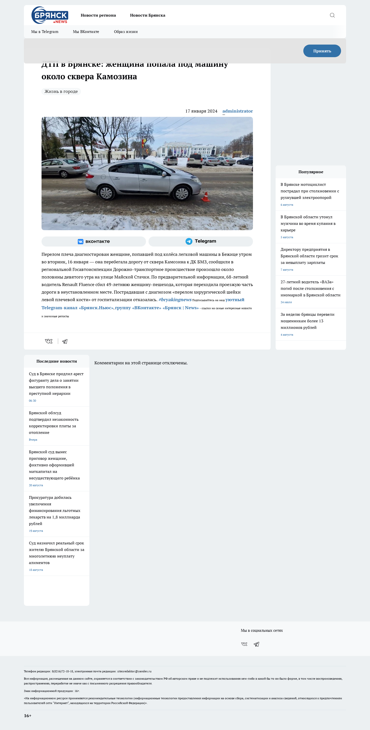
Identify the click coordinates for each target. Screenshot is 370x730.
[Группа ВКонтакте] (94, 241)
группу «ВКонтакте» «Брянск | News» (157, 307)
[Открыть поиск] (332, 15)
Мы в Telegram (44, 31)
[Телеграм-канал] (201, 241)
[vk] (49, 341)
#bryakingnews (174, 299)
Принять (322, 50)
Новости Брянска (147, 15)
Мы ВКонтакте (86, 31)
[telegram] (66, 341)
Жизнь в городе (61, 91)
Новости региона (98, 15)
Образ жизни (126, 31)
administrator (238, 111)
